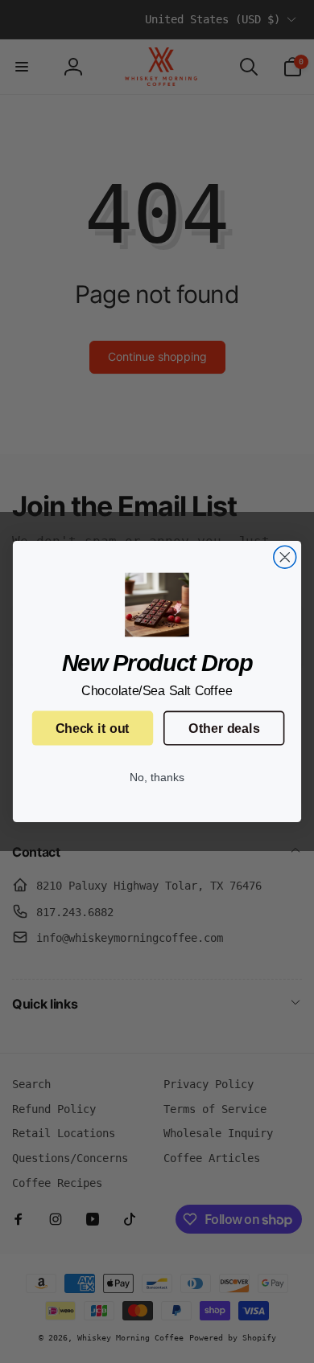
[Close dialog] (285, 557)
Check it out (93, 728)
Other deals (223, 728)
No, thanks (157, 778)
